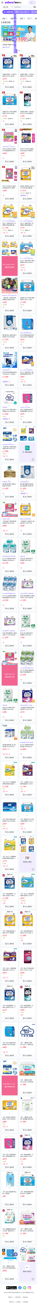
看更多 (15, 51)
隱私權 (18, 1302)
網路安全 (11, 1302)
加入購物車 (10, 87)
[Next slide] (16, 61)
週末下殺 (15, 39)
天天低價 (15, 28)
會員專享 (15, 43)
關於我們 (18, 1297)
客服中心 (10, 1297)
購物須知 (25, 1297)
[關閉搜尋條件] (12, 7)
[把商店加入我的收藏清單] (33, 460)
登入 (32, 2)
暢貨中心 (15, 20)
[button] (17, 50)
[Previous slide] (3, 61)
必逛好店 (15, 35)
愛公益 (15, 47)
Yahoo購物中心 (13, 2)
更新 (32, 1292)
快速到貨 (15, 24)
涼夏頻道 (15, 32)
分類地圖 (25, 1302)
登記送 (15, 16)
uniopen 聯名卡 (23, 12)
